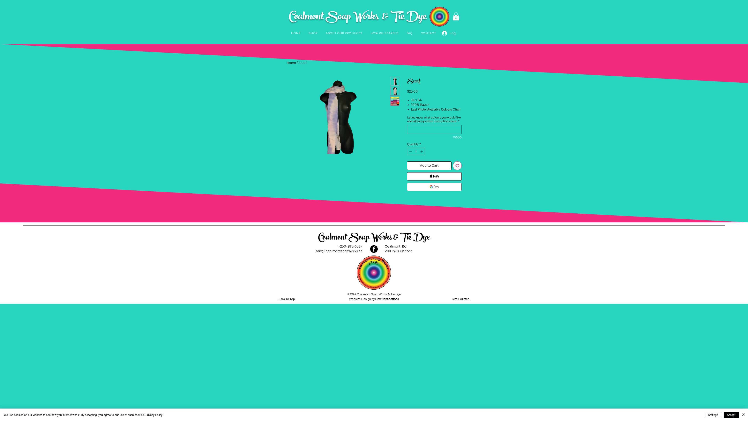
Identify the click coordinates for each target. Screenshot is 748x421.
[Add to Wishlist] (457, 165)
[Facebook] (374, 249)
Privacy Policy (154, 415)
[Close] (743, 415)
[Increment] (422, 151)
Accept (731, 415)
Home (291, 63)
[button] (456, 16)
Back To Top (287, 299)
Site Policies (460, 299)
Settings (713, 415)
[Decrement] (410, 151)
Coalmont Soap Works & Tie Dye (374, 238)
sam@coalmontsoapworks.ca (339, 251)
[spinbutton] (416, 151)
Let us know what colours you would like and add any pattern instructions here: (434, 119)
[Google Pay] (434, 187)
